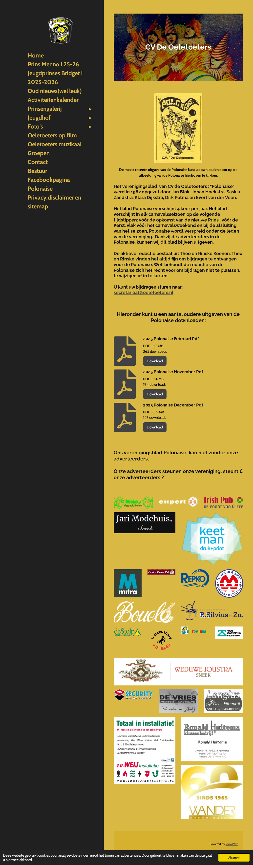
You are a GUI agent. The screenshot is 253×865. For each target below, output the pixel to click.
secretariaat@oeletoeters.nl (143, 292)
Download (155, 361)
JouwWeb (232, 844)
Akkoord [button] (234, 858)
